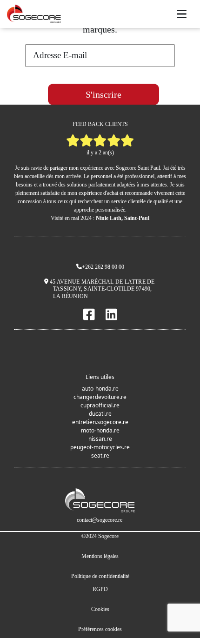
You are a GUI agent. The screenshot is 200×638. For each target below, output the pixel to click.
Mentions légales (100, 556)
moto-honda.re (100, 430)
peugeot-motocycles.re (100, 447)
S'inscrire (103, 94)
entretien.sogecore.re (100, 422)
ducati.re (100, 414)
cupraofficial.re (100, 405)
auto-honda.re (100, 388)
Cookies (100, 609)
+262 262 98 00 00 (103, 267)
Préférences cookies (100, 629)
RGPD (100, 589)
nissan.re (100, 439)
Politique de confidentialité (100, 576)
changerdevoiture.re (100, 397)
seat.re (100, 455)
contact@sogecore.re (99, 520)
